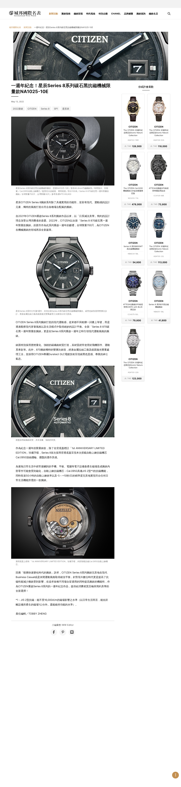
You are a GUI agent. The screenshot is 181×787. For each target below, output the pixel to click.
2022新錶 (18, 108)
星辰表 (65, 108)
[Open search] (169, 13)
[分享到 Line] (71, 632)
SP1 (56, 108)
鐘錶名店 (153, 13)
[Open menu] (175, 775)
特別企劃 (103, 13)
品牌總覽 (128, 13)
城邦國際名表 (15, 27)
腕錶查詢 (141, 13)
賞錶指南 (65, 13)
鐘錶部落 (78, 13)
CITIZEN (32, 108)
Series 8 (45, 108)
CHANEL (116, 13)
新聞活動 (53, 13)
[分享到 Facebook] (53, 632)
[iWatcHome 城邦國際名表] (25, 13)
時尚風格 (90, 13)
